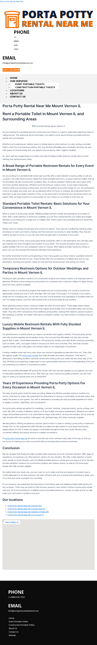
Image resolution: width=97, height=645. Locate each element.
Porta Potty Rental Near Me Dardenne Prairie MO (28, 512)
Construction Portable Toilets (35, 87)
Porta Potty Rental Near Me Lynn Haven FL (26, 515)
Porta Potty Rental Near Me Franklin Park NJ (26, 509)
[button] (51, 81)
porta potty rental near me (16, 438)
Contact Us (18, 96)
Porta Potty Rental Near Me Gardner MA (25, 506)
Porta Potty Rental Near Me (11, 1)
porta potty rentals (30, 355)
